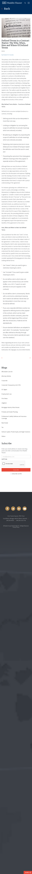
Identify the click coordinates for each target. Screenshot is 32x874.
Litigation (4, 403)
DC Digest (4, 389)
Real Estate (5, 423)
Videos (3, 436)
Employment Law (6, 394)
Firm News (5, 398)
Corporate (4, 380)
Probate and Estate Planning (10, 412)
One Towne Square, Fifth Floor (16, 516)
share (27, 872)
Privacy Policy (16, 527)
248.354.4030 (10, 520)
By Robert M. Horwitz (8, 55)
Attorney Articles (6, 376)
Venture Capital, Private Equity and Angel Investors (16, 432)
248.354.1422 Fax (21, 520)
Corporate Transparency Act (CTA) (11, 385)
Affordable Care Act (7, 371)
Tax (2, 427)
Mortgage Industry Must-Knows (10, 407)
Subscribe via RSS (17, 474)
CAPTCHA (4, 459)
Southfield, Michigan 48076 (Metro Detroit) (15, 518)
